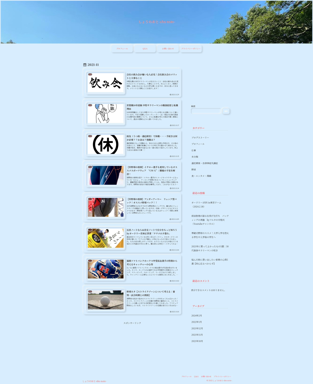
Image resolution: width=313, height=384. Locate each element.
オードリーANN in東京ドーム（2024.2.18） (206, 204)
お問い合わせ (206, 376)
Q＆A (196, 376)
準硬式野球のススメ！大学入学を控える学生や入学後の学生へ (210, 234)
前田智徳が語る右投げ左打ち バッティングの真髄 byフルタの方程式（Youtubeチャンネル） (210, 219)
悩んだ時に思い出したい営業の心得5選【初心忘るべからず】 (209, 261)
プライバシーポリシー (222, 376)
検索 (193, 106)
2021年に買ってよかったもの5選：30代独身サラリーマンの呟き (210, 248)
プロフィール (186, 376)
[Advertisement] (132, 342)
